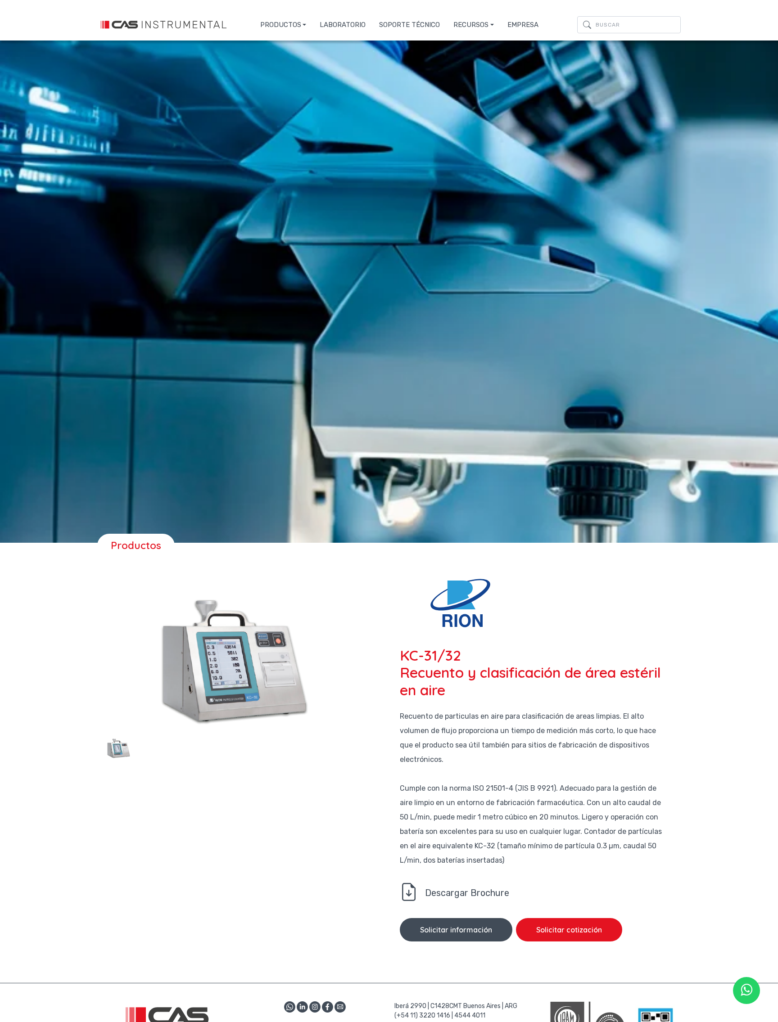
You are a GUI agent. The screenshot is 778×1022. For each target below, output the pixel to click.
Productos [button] (280, 25)
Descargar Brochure (467, 892)
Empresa (522, 25)
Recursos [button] (471, 25)
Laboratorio (343, 25)
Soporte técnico (409, 25)
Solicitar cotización (569, 929)
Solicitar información (456, 929)
